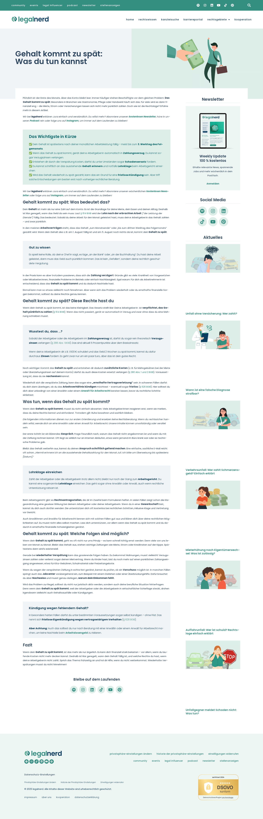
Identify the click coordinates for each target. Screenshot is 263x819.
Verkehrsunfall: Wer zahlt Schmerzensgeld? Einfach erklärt (213, 471)
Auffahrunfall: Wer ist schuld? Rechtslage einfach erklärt (212, 631)
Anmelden (213, 183)
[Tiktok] (226, 5)
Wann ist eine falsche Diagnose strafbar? (208, 391)
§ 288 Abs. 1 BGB (61, 343)
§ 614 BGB (86, 213)
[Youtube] (219, 5)
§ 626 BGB (145, 386)
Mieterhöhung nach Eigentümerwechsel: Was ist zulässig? (213, 551)
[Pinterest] (232, 5)
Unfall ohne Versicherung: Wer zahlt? (211, 313)
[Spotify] (198, 5)
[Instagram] (205, 5)
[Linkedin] (212, 5)
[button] (249, 5)
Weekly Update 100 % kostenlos (213, 158)
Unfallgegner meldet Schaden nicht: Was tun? (211, 711)
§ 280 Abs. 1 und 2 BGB (141, 372)
